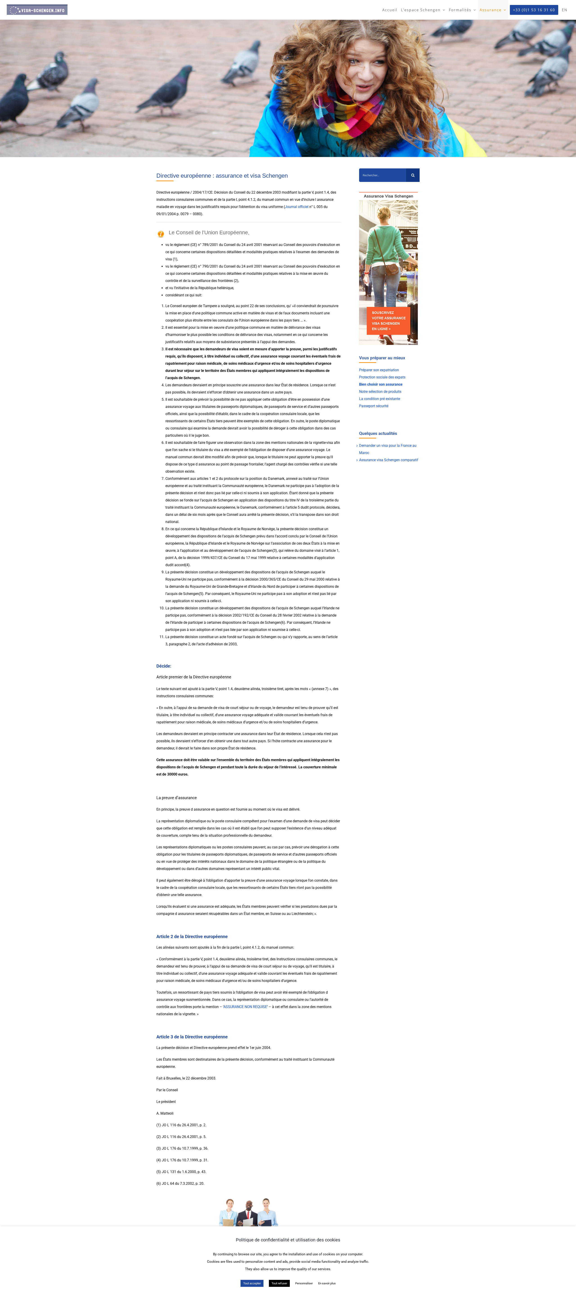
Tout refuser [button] (279, 1283)
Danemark (276, 478)
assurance (269, 356)
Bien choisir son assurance (381, 384)
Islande (227, 529)
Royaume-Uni (176, 579)
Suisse (275, 914)
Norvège (268, 529)
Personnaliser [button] (304, 1283)
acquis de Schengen (183, 378)
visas (316, 327)
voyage (284, 356)
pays (288, 320)
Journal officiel (296, 207)
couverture (312, 767)
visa (264, 207)
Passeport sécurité (373, 406)
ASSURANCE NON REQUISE (245, 1007)
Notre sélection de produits (380, 391)
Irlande (329, 608)
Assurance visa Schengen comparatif (388, 460)
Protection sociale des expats (382, 377)
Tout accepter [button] (252, 1283)
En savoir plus (327, 1283)
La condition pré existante (379, 399)
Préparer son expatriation (379, 370)
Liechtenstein (302, 914)
